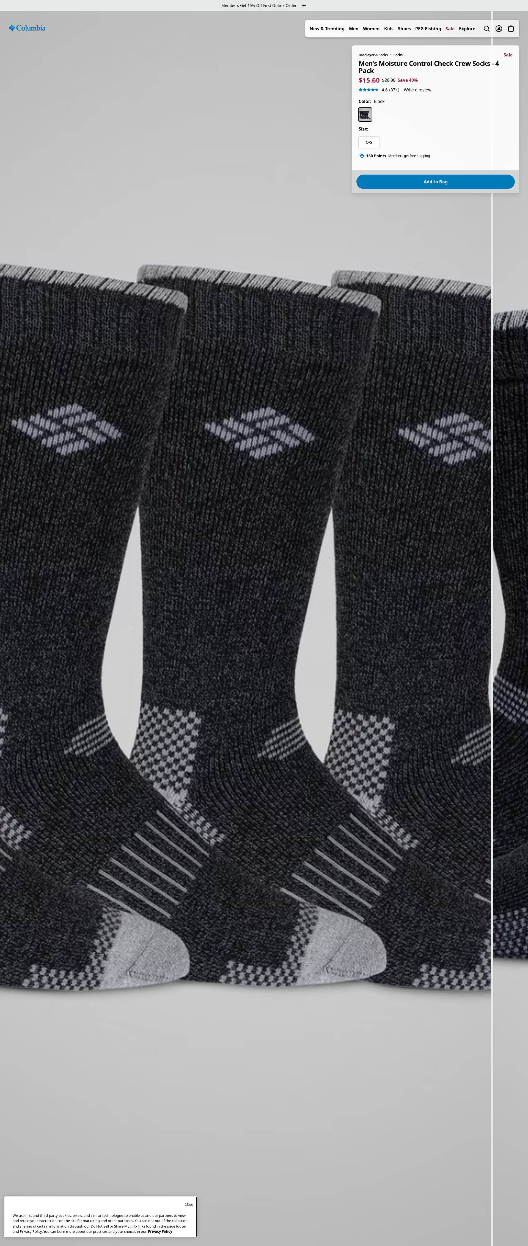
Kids (389, 29)
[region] (264, 628)
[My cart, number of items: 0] (511, 29)
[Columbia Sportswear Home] (27, 28)
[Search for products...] (487, 29)
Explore (467, 29)
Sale (450, 29)
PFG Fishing (428, 29)
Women (371, 29)
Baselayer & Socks (373, 55)
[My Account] (499, 29)
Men (354, 29)
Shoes (404, 29)
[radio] (365, 114)
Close (189, 1204)
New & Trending (327, 29)
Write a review (417, 89)
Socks (398, 55)
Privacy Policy (160, 1231)
